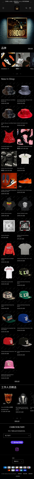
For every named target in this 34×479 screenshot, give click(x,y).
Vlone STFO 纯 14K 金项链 (7, 407)
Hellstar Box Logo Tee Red (7, 281)
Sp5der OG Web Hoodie (22, 213)
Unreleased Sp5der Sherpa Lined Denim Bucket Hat (24, 100)
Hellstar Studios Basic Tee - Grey (24, 258)
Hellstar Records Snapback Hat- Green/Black (8, 329)
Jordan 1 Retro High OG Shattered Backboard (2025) (8, 191)
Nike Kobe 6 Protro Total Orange (24, 190)
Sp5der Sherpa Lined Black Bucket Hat (9, 123)
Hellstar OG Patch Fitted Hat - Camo (8, 305)
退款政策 (20, 473)
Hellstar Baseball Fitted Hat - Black (23, 352)
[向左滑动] (13, 74)
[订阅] (29, 436)
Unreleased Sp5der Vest (6, 146)
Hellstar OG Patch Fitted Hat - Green (23, 305)
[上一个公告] (3, 2)
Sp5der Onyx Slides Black (7, 168)
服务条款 (31, 473)
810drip (6, 473)
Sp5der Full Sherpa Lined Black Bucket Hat (8, 100)
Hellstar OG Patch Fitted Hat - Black (23, 282)
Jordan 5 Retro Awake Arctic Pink (24, 146)
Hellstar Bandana (5, 235)
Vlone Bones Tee (21, 168)
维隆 (17, 69)
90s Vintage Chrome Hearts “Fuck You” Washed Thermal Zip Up (22, 408)
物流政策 (18, 476)
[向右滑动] (20, 74)
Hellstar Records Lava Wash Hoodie (7, 259)
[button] (3, 8)
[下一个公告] (31, 2)
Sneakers (4, 69)
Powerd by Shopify (12, 473)
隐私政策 (25, 473)
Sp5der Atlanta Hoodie (6, 213)
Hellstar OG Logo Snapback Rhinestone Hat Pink (7, 375)
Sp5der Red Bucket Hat (22, 123)
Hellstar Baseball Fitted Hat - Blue (25, 328)
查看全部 (30, 48)
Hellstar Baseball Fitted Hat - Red (8, 351)
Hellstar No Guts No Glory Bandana (23, 236)
